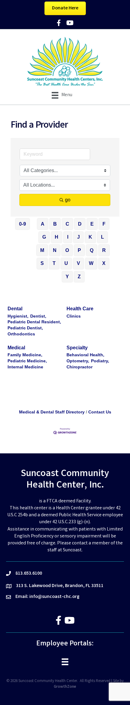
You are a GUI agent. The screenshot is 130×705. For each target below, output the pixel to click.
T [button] (54, 263)
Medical (16, 347)
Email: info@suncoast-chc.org (47, 596)
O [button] (67, 250)
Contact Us (99, 412)
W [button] (91, 263)
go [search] (67, 199)
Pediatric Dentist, (25, 328)
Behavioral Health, (85, 355)
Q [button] (91, 250)
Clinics (74, 316)
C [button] (67, 224)
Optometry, (78, 361)
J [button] (78, 237)
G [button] (44, 237)
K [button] (90, 237)
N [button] (55, 250)
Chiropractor (80, 367)
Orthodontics (21, 334)
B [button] (55, 224)
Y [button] (67, 276)
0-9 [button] (22, 224)
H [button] (56, 237)
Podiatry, (100, 361)
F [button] (104, 224)
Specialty (77, 347)
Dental (15, 308)
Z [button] (79, 276)
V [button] (78, 263)
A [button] (42, 224)
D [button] (80, 224)
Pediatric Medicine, (27, 361)
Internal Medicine (25, 367)
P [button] (79, 250)
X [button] (104, 263)
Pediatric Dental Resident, (34, 322)
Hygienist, (18, 316)
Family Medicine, (25, 355)
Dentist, (38, 316)
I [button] (67, 237)
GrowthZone (65, 687)
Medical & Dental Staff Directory (52, 412)
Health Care (80, 308)
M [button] (42, 250)
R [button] (104, 250)
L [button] (102, 237)
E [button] (92, 224)
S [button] (42, 263)
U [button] (66, 263)
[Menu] (65, 661)
